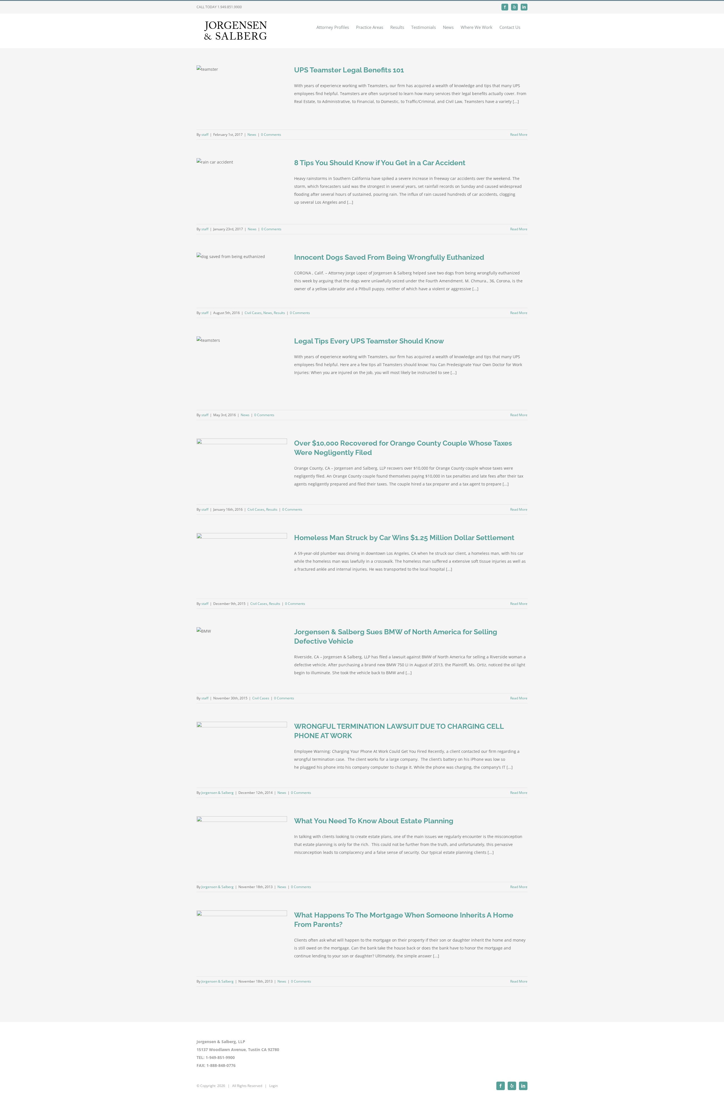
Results (279, 312)
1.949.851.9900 (229, 7)
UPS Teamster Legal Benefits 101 (349, 70)
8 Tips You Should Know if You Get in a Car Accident (380, 162)
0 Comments (271, 134)
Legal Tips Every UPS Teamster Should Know (369, 341)
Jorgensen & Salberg (217, 792)
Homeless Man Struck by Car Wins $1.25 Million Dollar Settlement (404, 537)
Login (273, 1085)
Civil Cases (253, 312)
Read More (518, 134)
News (251, 134)
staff (204, 134)
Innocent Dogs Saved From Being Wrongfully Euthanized (389, 257)
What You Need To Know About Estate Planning (373, 821)
